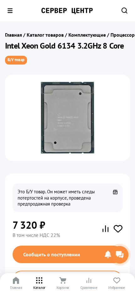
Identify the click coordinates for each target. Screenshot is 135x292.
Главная (13, 35)
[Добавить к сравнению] (105, 228)
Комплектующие (87, 35)
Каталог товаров (45, 35)
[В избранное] (118, 228)
